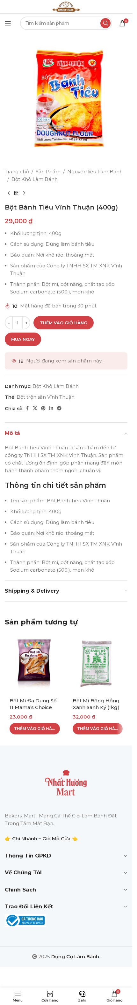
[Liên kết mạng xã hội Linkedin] (51, 408)
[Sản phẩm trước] (8, 193)
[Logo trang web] (66, 6)
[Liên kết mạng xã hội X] (35, 408)
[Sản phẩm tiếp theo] (24, 193)
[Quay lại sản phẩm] (16, 193)
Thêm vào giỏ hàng (63, 322)
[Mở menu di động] (8, 23)
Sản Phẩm (48, 172)
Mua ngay (23, 339)
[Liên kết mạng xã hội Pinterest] (43, 408)
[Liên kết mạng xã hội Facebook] (27, 408)
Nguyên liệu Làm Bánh (95, 172)
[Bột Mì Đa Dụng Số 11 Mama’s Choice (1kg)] (35, 663)
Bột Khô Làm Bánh (34, 179)
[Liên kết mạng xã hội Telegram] (59, 408)
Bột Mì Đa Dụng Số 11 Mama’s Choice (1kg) (33, 707)
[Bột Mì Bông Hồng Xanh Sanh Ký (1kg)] (98, 663)
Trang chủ (17, 172)
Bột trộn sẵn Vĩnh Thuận (46, 397)
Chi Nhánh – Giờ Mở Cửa (41, 839)
